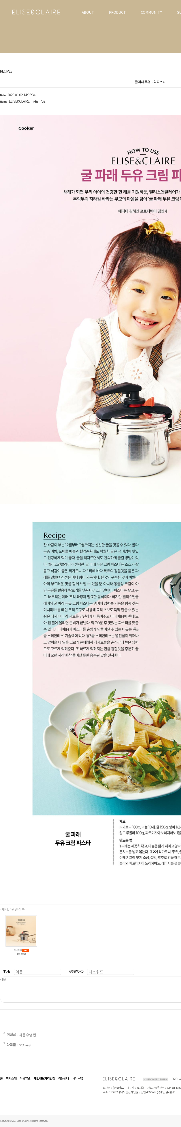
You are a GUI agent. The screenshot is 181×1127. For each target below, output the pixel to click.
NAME (6, 971)
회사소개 (11, 1078)
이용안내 (63, 1078)
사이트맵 (77, 1078)
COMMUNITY (151, 12)
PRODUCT (117, 12)
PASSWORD (76, 971)
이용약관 (25, 1078)
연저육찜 (25, 1045)
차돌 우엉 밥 (27, 1034)
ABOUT (88, 12)
